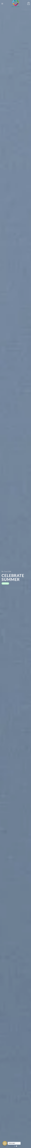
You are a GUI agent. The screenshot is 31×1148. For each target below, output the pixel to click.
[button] (2, 4)
